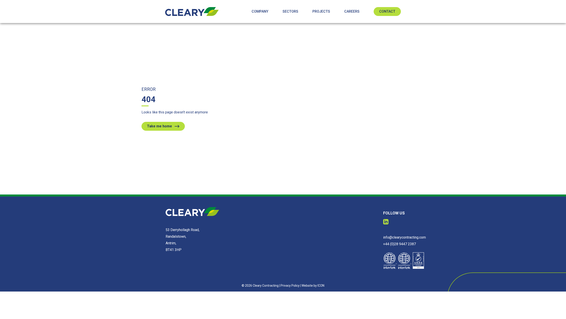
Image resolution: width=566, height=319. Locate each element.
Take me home (159, 126)
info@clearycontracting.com (404, 237)
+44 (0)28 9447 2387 (399, 244)
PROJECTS (321, 11)
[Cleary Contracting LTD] (192, 11)
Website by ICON (313, 285)
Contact (387, 11)
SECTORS (290, 11)
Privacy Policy (290, 285)
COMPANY (260, 11)
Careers (351, 11)
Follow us (394, 213)
